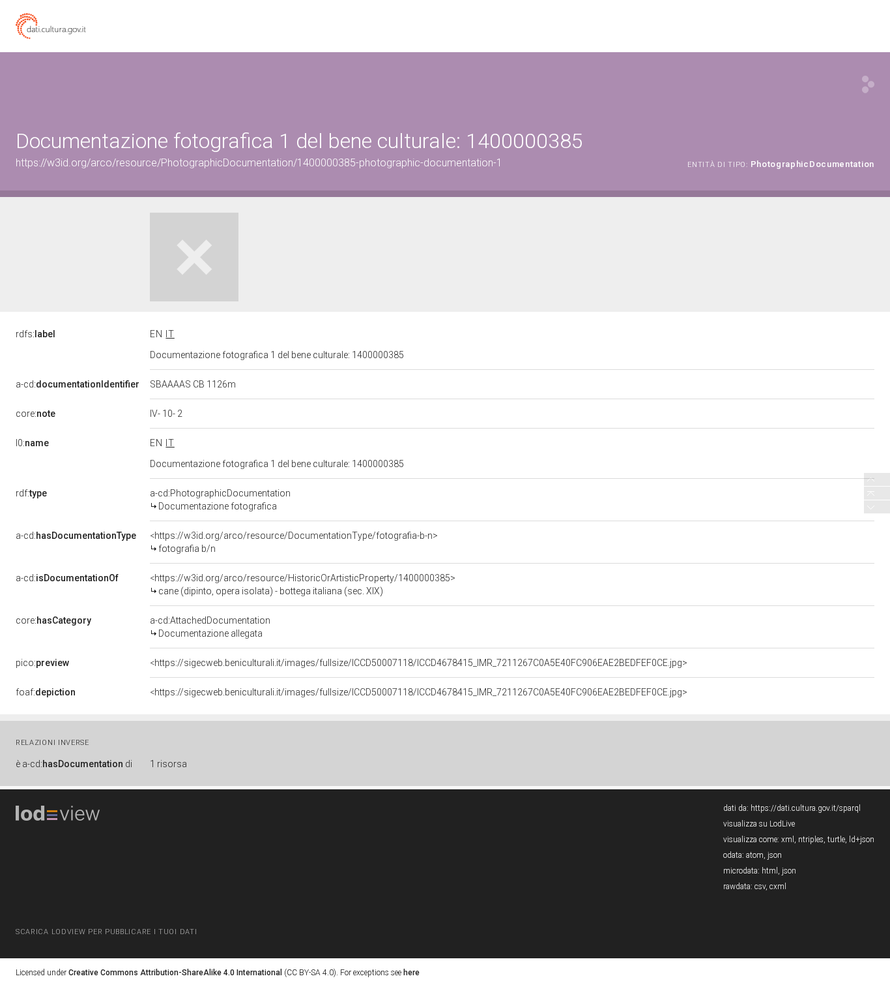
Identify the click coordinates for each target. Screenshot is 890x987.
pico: (42, 663)
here (411, 972)
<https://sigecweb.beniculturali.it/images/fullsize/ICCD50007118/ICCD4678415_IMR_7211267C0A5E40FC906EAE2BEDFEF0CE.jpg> (418, 663)
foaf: (46, 692)
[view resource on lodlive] (868, 84)
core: (35, 413)
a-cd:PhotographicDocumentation (220, 499)
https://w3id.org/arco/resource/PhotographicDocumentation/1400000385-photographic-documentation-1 (259, 163)
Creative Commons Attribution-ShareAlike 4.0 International (175, 972)
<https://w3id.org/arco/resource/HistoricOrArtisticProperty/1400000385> (302, 584)
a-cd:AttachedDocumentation (210, 627)
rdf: (31, 493)
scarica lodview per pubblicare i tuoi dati (106, 932)
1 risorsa (168, 764)
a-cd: (77, 384)
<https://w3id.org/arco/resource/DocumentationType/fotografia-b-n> (294, 542)
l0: (32, 443)
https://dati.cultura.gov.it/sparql (806, 808)
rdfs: (35, 334)
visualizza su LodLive (759, 823)
